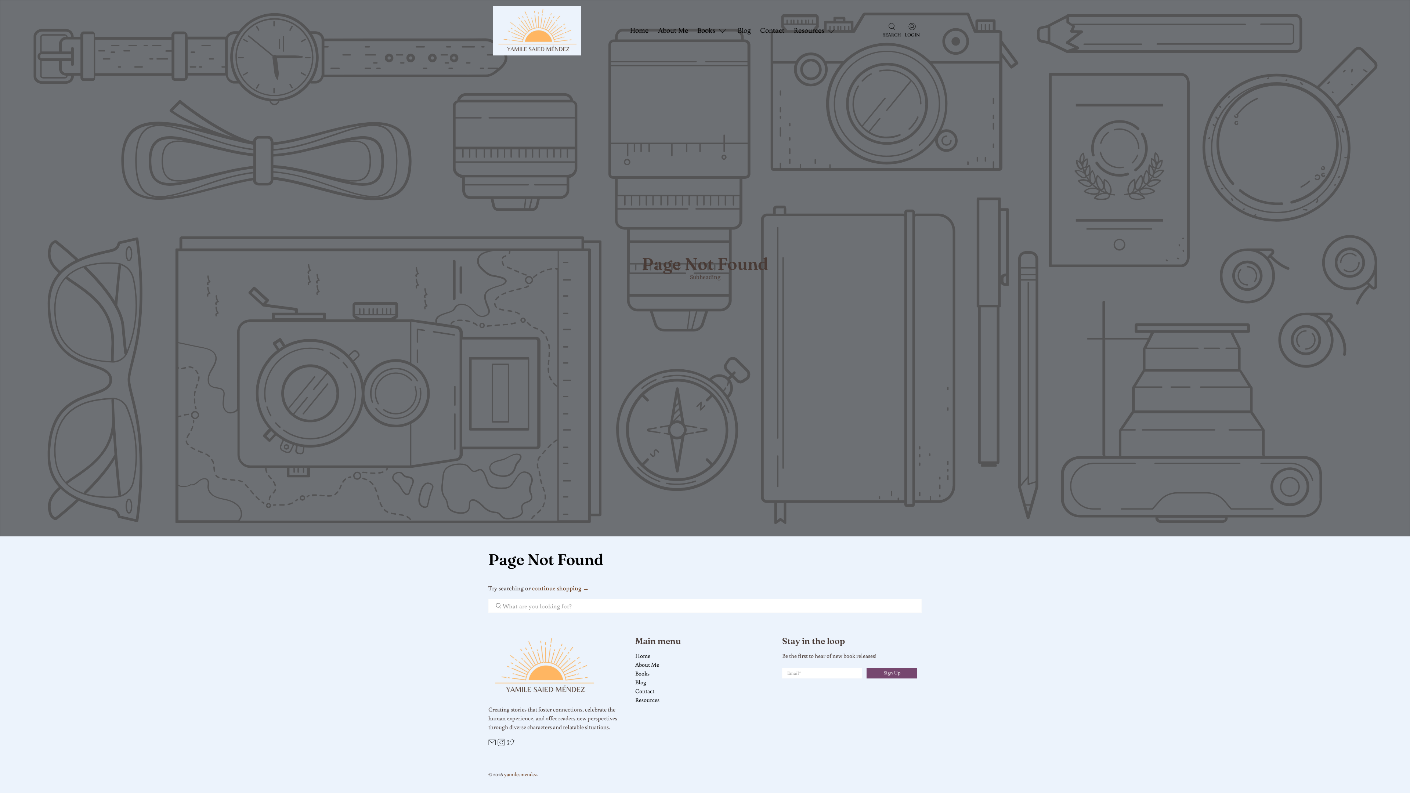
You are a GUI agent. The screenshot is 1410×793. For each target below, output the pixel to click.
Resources (647, 699)
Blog (744, 31)
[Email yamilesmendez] (492, 743)
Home (639, 31)
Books (642, 673)
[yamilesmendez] (537, 30)
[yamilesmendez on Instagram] (501, 743)
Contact (772, 31)
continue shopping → (560, 588)
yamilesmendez (520, 774)
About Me (673, 31)
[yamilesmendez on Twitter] (510, 743)
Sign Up (892, 673)
